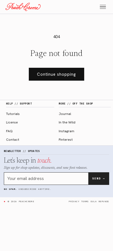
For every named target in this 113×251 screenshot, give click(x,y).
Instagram (66, 131)
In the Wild (67, 122)
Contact (12, 139)
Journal (65, 113)
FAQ (9, 131)
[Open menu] (103, 7)
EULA (94, 201)
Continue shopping (56, 74)
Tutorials (13, 113)
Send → (98, 178)
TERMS (85, 201)
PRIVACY (74, 201)
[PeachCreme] (23, 7)
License (12, 122)
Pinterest (66, 139)
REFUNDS (103, 201)
